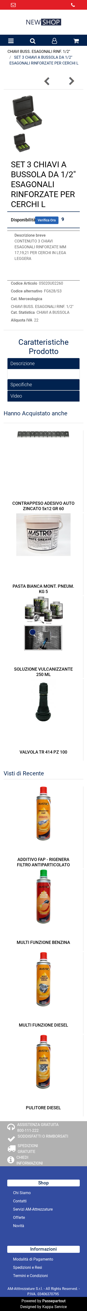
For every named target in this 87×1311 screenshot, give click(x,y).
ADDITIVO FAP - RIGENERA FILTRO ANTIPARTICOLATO (43, 862)
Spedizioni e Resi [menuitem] (27, 1267)
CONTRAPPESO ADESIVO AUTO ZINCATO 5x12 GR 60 (43, 506)
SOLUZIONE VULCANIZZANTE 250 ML (43, 672)
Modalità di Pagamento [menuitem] (33, 1259)
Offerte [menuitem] (19, 1217)
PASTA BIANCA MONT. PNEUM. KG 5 (43, 589)
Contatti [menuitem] (20, 1201)
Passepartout (53, 1301)
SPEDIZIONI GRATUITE (28, 1148)
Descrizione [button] (22, 363)
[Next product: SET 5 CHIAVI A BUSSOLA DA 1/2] (71, 81)
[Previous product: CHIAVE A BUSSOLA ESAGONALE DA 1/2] (47, 81)
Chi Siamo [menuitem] (22, 1192)
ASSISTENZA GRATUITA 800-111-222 (37, 1127)
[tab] (43, 363)
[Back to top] (73, 1297)
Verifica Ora (47, 220)
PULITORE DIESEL (43, 1107)
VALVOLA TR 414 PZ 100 (43, 752)
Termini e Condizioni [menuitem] (30, 1275)
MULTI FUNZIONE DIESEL (43, 1025)
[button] (27, 112)
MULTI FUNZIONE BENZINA (43, 942)
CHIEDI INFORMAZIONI (29, 1160)
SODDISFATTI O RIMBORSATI (43, 1136)
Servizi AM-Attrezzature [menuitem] (33, 1209)
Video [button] (16, 396)
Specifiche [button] (21, 384)
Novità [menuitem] (18, 1225)
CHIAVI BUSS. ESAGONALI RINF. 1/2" (38, 51)
